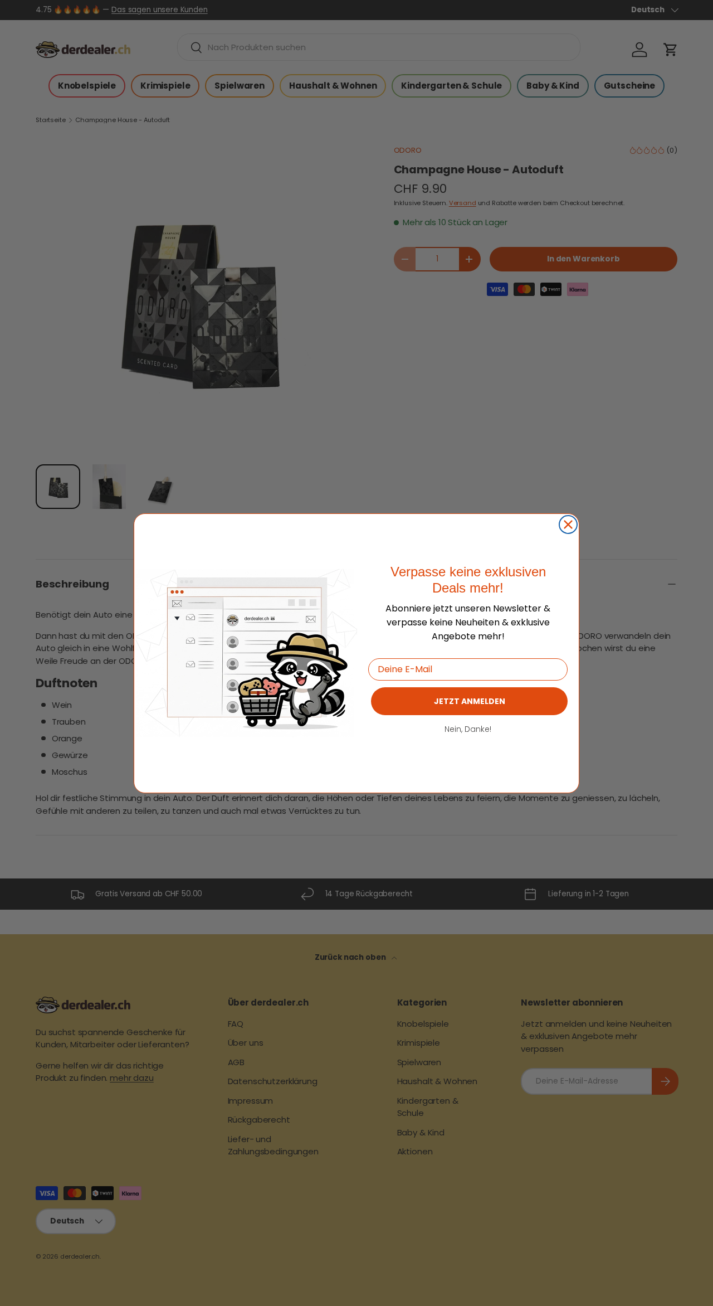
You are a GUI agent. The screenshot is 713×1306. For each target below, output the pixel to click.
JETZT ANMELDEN (469, 700)
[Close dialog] (568, 524)
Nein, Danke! (468, 728)
